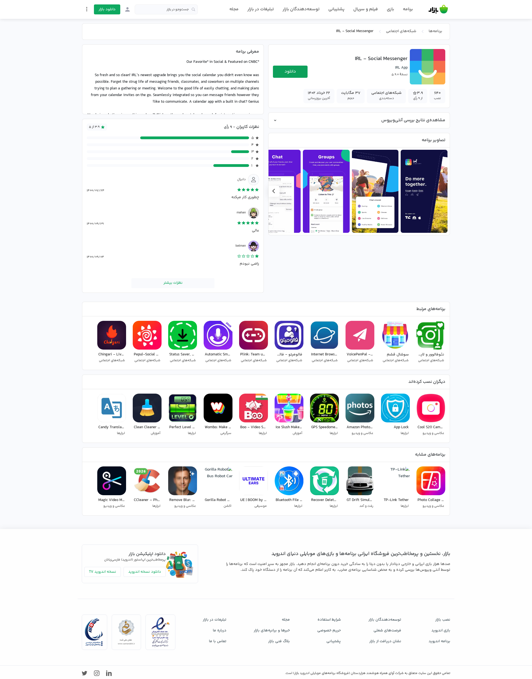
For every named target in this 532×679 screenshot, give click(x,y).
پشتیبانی (336, 9)
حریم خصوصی (329, 631)
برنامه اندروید (439, 641)
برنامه (408, 9)
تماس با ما (217, 641)
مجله (234, 9)
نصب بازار (442, 620)
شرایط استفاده (329, 620)
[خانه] (438, 9)
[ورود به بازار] (127, 9)
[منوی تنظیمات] (87, 9)
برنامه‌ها (435, 31)
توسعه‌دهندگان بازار (301, 9)
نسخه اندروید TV (102, 572)
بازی (390, 9)
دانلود (290, 71)
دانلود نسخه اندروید (144, 572)
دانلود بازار (107, 9)
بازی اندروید (440, 631)
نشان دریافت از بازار (385, 641)
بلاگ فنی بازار (279, 641)
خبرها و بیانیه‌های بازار (272, 631)
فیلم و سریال (365, 9)
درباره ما (219, 631)
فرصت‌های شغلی (387, 631)
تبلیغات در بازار (260, 9)
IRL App (401, 68)
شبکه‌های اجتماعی (401, 31)
